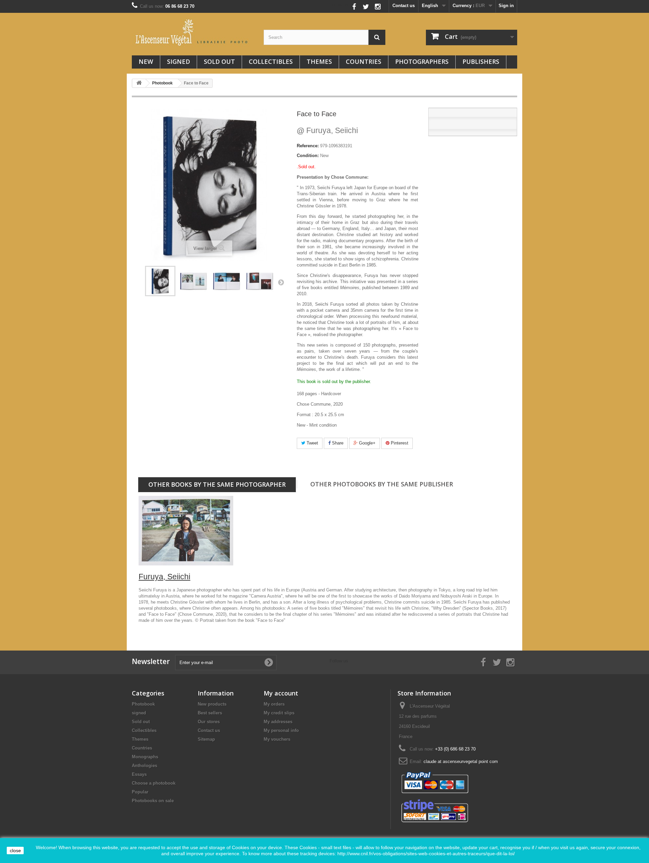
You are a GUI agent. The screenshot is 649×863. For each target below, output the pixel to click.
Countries (363, 61)
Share (337, 443)
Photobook (143, 704)
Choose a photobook (153, 783)
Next (281, 282)
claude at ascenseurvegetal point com (461, 761)
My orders (274, 704)
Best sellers (210, 712)
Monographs (145, 756)
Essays (139, 774)
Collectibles (271, 61)
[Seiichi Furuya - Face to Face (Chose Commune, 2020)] (160, 281)
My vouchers (277, 739)
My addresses (278, 721)
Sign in (506, 5)
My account (281, 693)
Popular (140, 791)
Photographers (422, 61)
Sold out (219, 61)
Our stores (209, 721)
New (146, 61)
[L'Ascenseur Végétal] (193, 32)
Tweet (311, 443)
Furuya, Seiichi (327, 130)
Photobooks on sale (153, 800)
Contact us (403, 5)
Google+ (367, 443)
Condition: (308, 155)
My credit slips (279, 712)
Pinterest (398, 443)
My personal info (281, 730)
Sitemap (206, 739)
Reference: (308, 145)
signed (178, 61)
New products (212, 704)
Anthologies (144, 765)
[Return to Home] (139, 83)
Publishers (480, 61)
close (15, 850)
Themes (319, 61)
